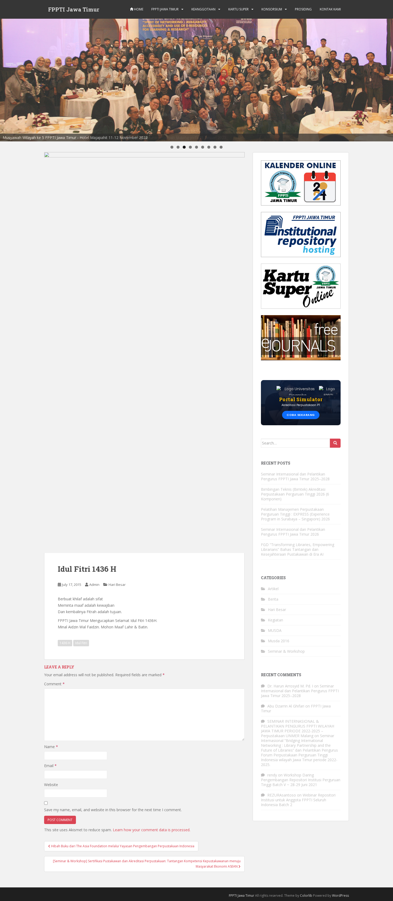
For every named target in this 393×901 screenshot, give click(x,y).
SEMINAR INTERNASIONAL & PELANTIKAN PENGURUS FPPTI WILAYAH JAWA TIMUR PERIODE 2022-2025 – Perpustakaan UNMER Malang (297, 728)
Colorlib (306, 895)
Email (50, 765)
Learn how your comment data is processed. (151, 829)
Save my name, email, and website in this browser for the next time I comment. (113, 809)
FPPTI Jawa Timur (73, 9)
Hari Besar (117, 584)
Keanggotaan (203, 9)
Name (51, 746)
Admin (94, 584)
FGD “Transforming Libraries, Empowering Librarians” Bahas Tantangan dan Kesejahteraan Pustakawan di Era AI (297, 549)
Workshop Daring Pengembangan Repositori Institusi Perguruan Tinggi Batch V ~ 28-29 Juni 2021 (300, 779)
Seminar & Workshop (286, 651)
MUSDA (275, 630)
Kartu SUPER (238, 9)
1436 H (65, 643)
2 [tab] (178, 147)
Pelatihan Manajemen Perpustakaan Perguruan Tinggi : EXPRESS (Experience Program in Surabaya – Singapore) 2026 (295, 514)
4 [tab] (190, 147)
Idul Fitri (81, 643)
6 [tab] (202, 147)
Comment (54, 683)
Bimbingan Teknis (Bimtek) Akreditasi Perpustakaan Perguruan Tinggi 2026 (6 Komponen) (295, 494)
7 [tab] (208, 147)
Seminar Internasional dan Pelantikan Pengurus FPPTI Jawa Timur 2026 (293, 532)
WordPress (340, 895)
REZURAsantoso (281, 795)
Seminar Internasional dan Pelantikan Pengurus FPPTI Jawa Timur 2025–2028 (295, 476)
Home (138, 9)
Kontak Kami (330, 9)
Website (51, 784)
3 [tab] (184, 147)
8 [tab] (215, 147)
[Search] (335, 443)
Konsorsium (271, 9)
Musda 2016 (278, 640)
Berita (273, 599)
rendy (272, 775)
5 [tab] (196, 147)
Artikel (273, 588)
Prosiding (303, 9)
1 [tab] (172, 147)
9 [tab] (221, 147)
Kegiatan (275, 619)
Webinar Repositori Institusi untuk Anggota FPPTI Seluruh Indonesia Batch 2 (298, 799)
